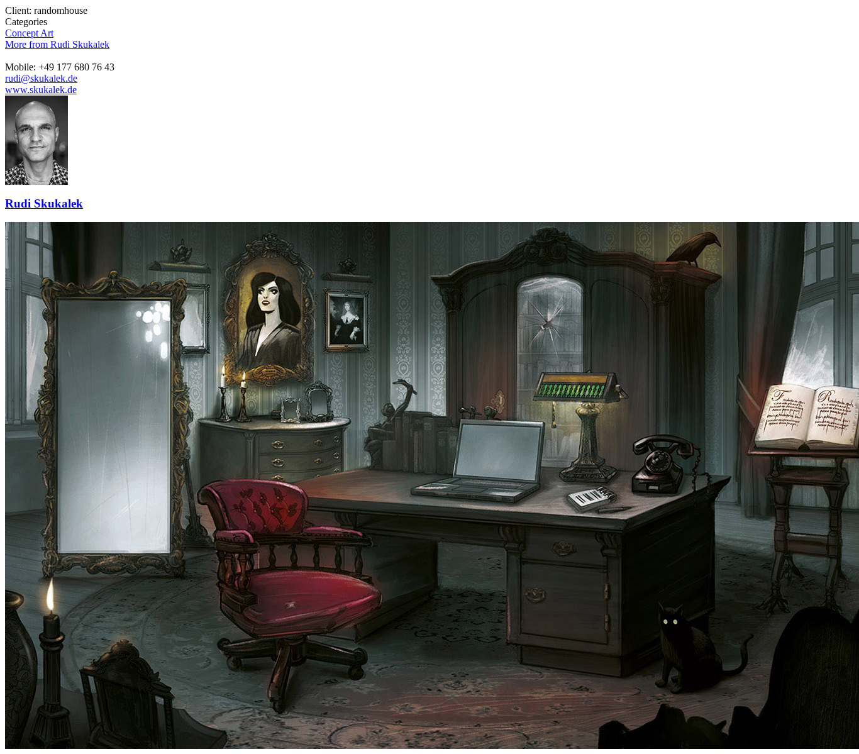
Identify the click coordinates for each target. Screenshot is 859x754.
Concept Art (29, 33)
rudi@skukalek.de (41, 78)
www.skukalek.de (41, 89)
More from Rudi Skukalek (57, 44)
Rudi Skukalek (44, 203)
